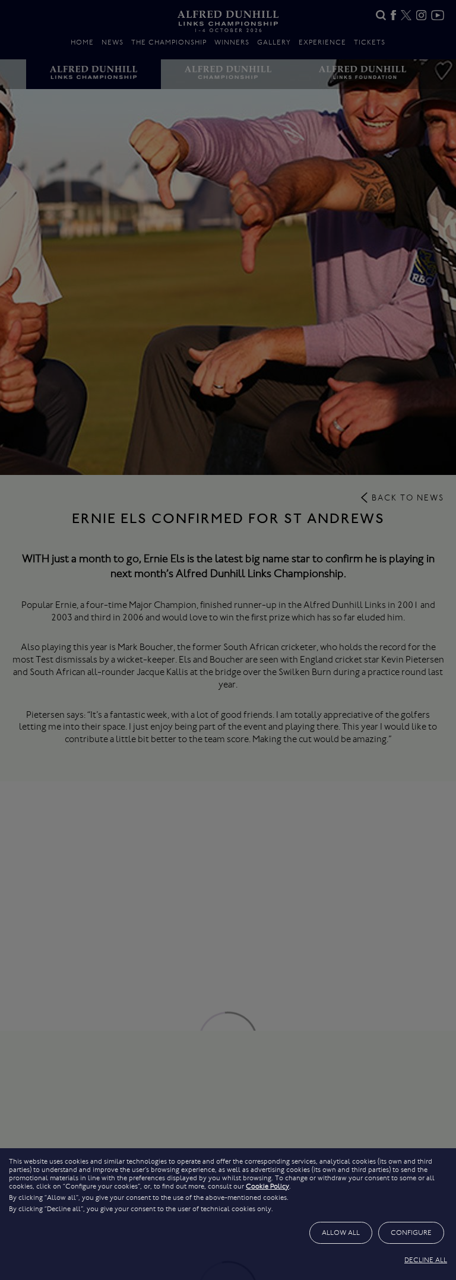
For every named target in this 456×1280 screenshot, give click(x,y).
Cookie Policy (267, 1186)
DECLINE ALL (425, 1260)
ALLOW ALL (341, 1232)
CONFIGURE (411, 1232)
